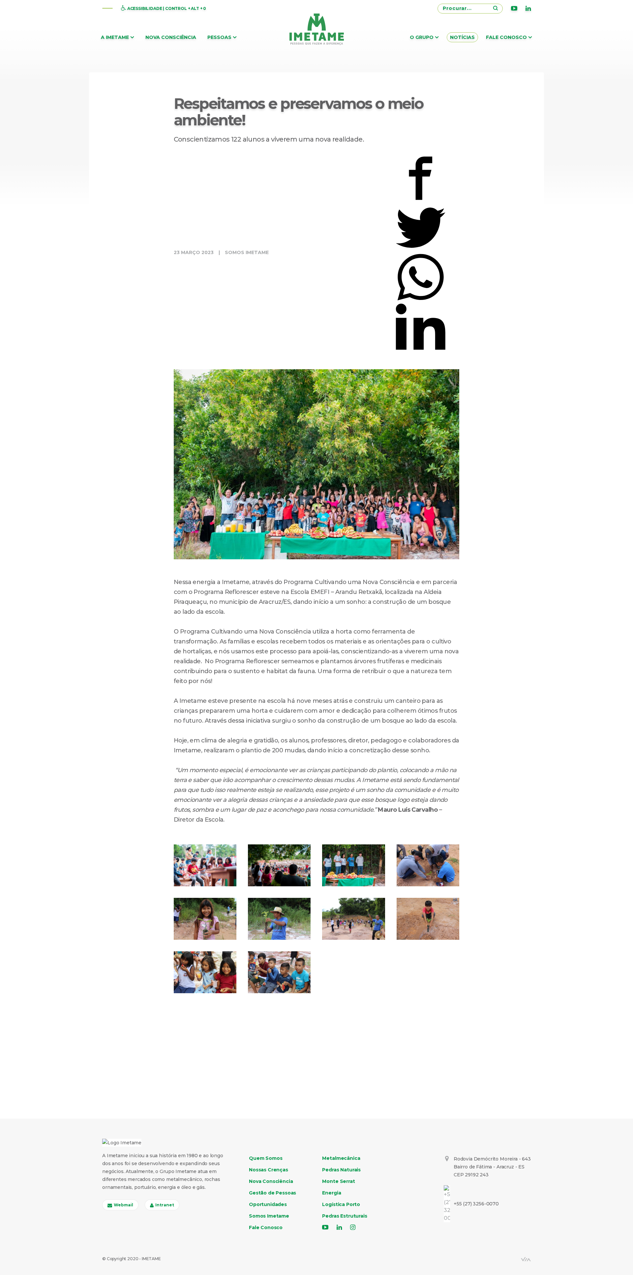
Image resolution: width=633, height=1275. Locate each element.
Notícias (462, 37)
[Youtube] (514, 8)
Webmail (123, 1204)
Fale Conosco (506, 37)
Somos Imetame (247, 252)
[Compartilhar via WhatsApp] (420, 277)
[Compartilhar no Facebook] (420, 178)
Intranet (164, 1204)
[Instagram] (352, 1227)
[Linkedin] (528, 8)
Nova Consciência (170, 37)
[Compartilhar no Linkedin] (420, 326)
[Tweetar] (420, 227)
